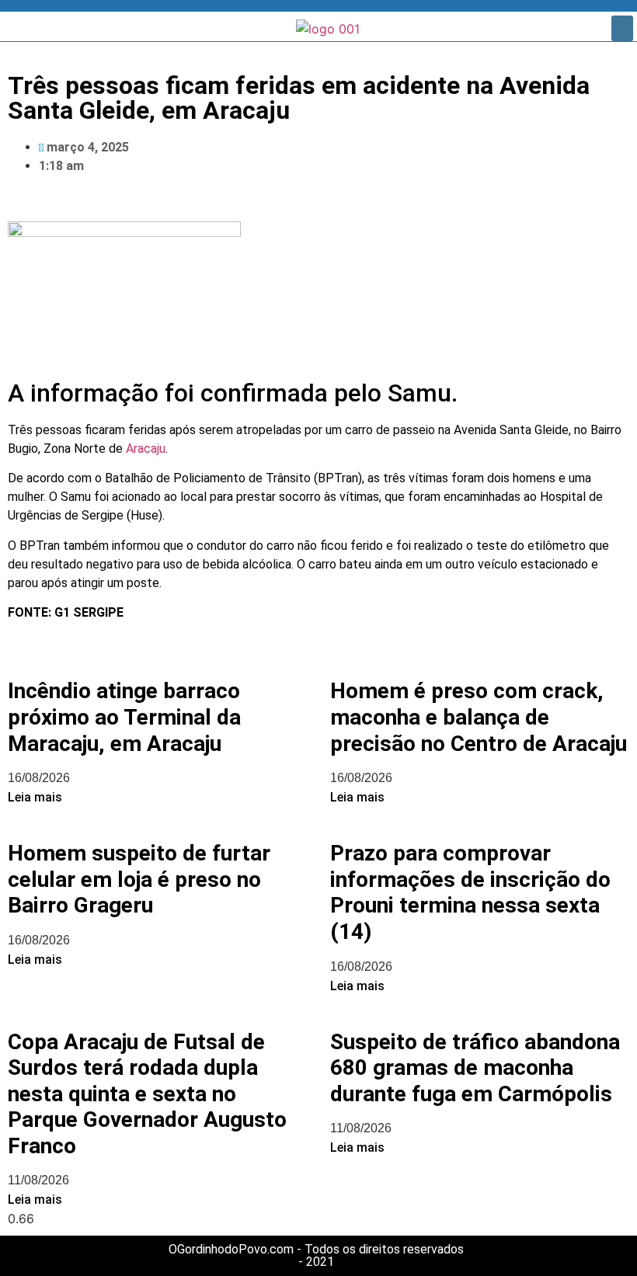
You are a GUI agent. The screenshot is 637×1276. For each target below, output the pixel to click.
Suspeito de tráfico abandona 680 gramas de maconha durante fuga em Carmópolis (475, 1068)
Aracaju (145, 448)
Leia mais (35, 797)
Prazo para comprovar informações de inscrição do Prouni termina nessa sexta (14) (470, 892)
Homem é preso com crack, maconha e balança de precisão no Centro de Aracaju (478, 717)
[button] (622, 28)
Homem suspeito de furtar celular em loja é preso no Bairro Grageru (139, 879)
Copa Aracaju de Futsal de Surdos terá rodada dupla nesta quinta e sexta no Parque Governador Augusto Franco (147, 1094)
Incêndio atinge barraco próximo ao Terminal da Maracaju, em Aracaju (124, 717)
